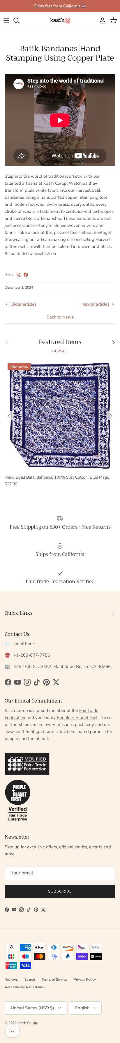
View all (60, 351)
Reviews (11, 979)
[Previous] (9, 415)
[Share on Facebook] (26, 275)
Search (29, 979)
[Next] (111, 415)
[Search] (19, 20)
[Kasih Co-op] (60, 20)
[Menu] (6, 20)
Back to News (60, 317)
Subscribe (60, 891)
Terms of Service (54, 979)
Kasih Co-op (27, 1022)
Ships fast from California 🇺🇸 (60, 6)
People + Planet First (77, 717)
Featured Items (60, 342)
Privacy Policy (85, 979)
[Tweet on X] (18, 275)
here (29, 644)
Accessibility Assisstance (25, 987)
